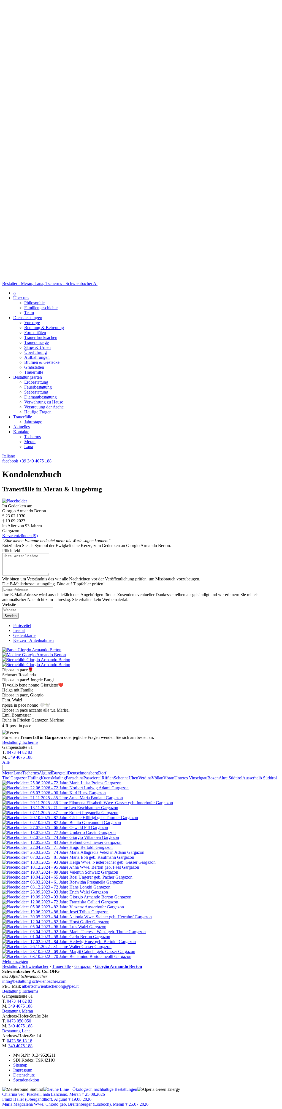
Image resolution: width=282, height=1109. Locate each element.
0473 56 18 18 (19, 1040)
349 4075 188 (20, 757)
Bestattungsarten (27, 377)
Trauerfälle (22, 416)
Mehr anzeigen (15, 961)
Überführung (35, 352)
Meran (30, 441)
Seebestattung (36, 392)
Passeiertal (92, 778)
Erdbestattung (36, 382)
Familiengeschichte (41, 307)
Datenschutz (24, 1075)
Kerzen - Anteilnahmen (33, 640)
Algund (45, 773)
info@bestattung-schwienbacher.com (34, 981)
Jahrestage (33, 421)
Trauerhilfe (33, 372)
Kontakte (21, 431)
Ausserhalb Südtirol (259, 778)
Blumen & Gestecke (41, 362)
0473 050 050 (19, 1021)
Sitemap (20, 1065)
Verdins (144, 778)
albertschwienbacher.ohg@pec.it (50, 986)
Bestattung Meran (17, 1011)
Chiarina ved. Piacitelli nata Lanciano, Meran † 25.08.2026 (53, 1094)
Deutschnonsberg (83, 773)
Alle (6, 762)
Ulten (133, 778)
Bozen (213, 778)
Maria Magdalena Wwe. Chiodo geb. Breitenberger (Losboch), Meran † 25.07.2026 (75, 1104)
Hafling (34, 778)
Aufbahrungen (37, 357)
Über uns (21, 297)
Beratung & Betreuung (44, 327)
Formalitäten (35, 332)
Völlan (157, 778)
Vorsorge (32, 322)
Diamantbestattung (40, 397)
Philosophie (34, 302)
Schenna (121, 778)
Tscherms (32, 436)
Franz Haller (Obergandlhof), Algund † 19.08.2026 (46, 1099)
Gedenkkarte (24, 635)
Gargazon (19, 778)
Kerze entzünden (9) (20, 535)
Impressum (22, 1070)
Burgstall (60, 773)
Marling (59, 778)
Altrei (224, 778)
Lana (28, 446)
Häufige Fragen (37, 412)
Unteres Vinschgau (190, 778)
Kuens (46, 778)
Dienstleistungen (27, 317)
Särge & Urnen (37, 347)
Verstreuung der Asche (44, 407)
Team (29, 312)
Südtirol (235, 778)
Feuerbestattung (38, 387)
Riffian (108, 778)
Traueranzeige (36, 342)
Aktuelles (21, 426)
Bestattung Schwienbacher (25, 966)
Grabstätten (34, 367)
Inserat (19, 630)
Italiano (8, 456)
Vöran (168, 778)
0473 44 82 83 (19, 752)
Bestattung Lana (16, 1031)
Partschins (74, 778)
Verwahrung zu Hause (43, 402)
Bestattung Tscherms (20, 742)
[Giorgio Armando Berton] (14, 501)
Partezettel (22, 625)
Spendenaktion (26, 1080)
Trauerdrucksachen (40, 337)
